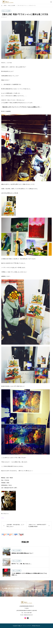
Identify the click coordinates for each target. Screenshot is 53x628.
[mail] (28, 618)
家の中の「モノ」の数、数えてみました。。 (22, 563)
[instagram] (25, 618)
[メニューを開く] (51, 2)
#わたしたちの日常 (6, 10)
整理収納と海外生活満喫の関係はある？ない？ (22, 553)
